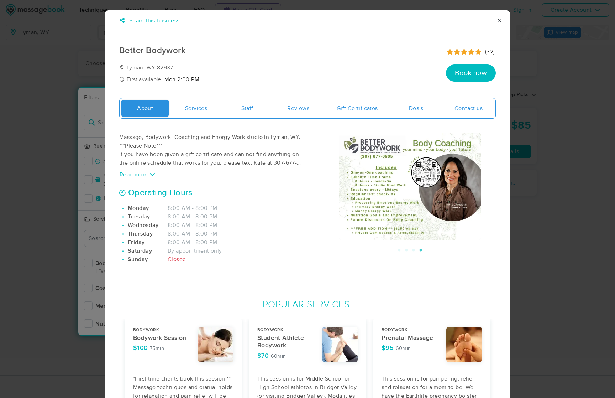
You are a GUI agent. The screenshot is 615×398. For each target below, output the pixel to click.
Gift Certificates (357, 108)
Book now (471, 73)
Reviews (298, 108)
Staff (247, 108)
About (145, 108)
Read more (134, 174)
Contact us (468, 108)
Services (196, 108)
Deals (416, 108)
